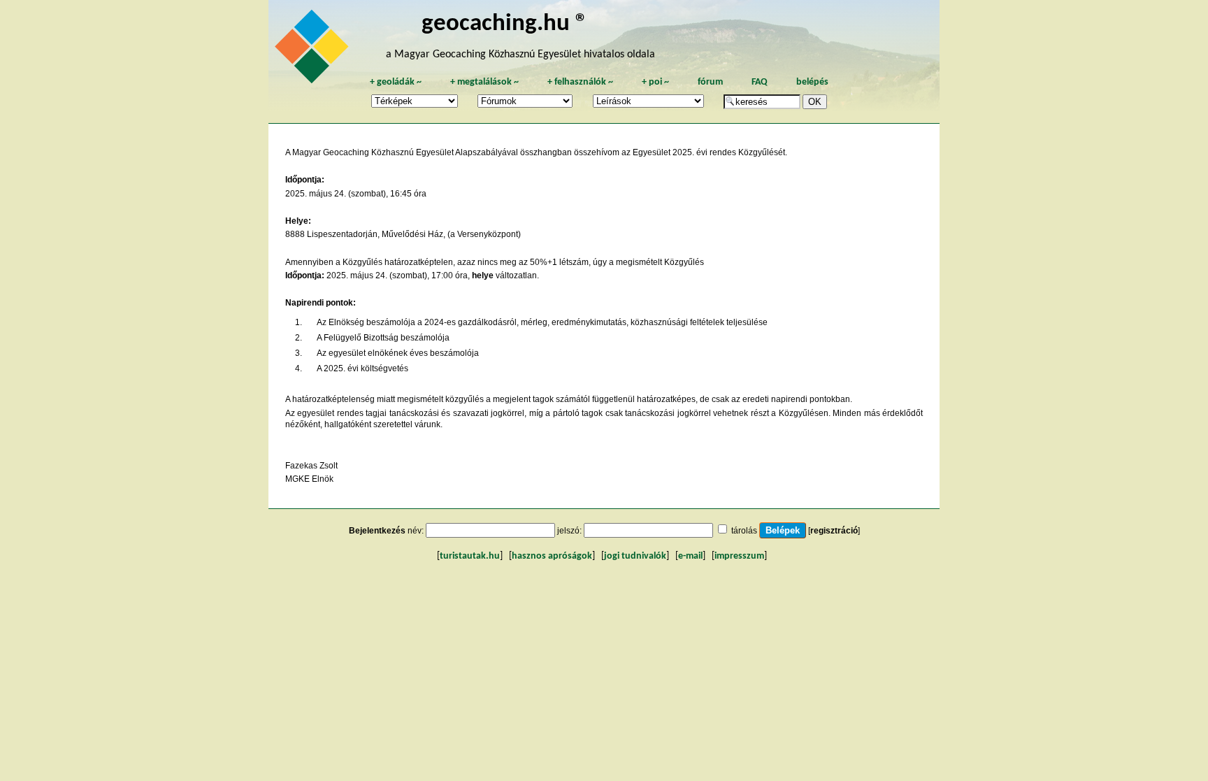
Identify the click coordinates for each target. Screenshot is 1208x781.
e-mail (690, 556)
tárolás (744, 531)
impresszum (739, 556)
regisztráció (834, 531)
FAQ (760, 82)
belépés (812, 82)
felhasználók (580, 82)
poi (655, 82)
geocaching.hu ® (505, 24)
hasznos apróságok (552, 556)
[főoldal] (314, 50)
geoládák (396, 82)
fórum (710, 82)
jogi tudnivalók (635, 556)
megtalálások (484, 82)
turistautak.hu (470, 556)
